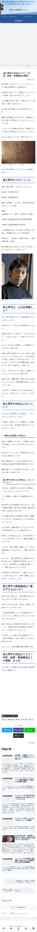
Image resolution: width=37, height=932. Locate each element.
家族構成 (11, 719)
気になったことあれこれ (10, 716)
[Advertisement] (18, 43)
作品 (4, 719)
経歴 (31, 719)
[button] (33, 469)
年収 (18, 719)
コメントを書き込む (18, 907)
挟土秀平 (25, 719)
